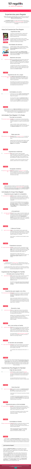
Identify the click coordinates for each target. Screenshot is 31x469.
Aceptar (16, 467)
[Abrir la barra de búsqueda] (30, 11)
